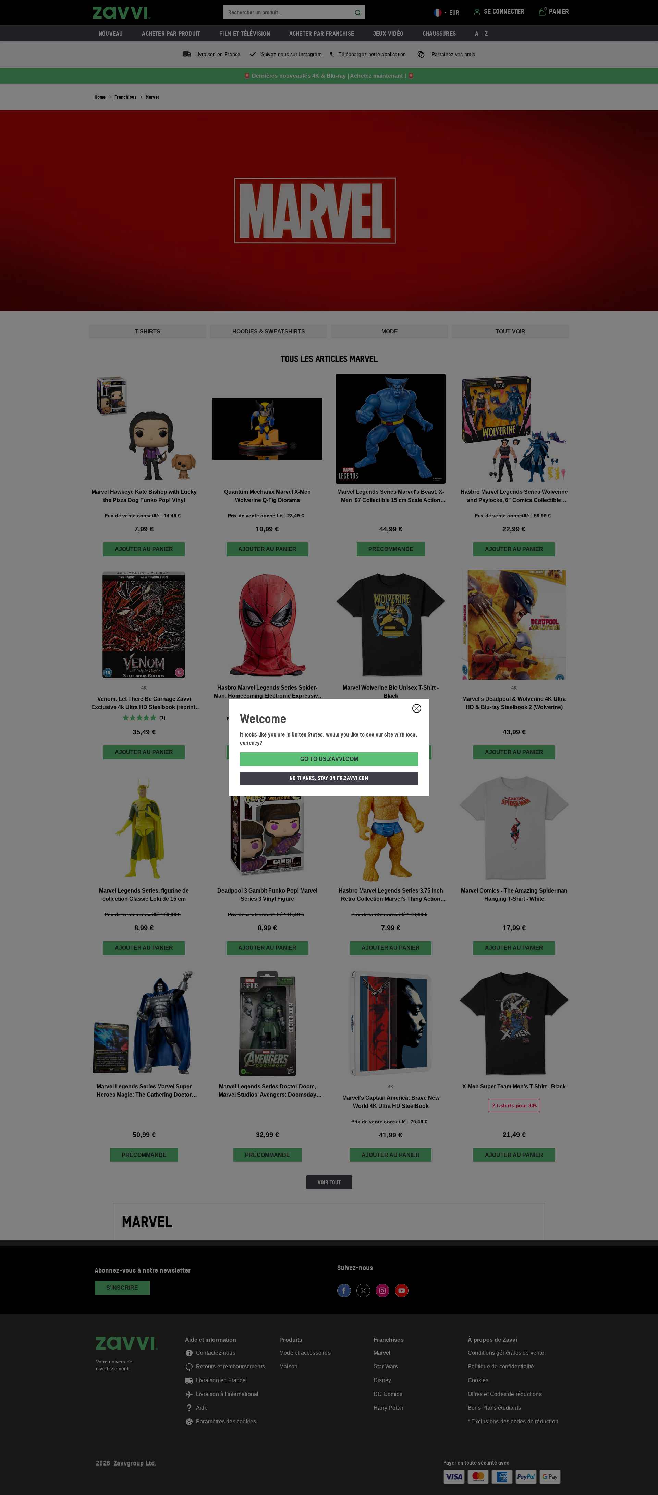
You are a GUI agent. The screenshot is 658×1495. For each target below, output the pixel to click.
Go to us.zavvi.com (329, 759)
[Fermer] (417, 708)
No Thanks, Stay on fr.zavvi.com (329, 778)
